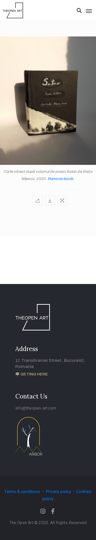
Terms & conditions (22, 491)
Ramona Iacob (60, 179)
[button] (31, 374)
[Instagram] (43, 511)
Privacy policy (59, 491)
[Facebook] (53, 511)
